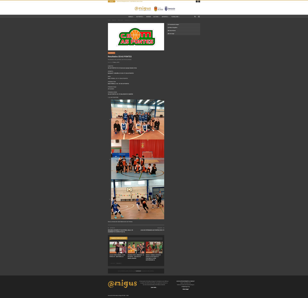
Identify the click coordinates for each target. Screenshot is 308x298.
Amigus (130, 16)
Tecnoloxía (174, 16)
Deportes (165, 16)
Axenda (148, 16)
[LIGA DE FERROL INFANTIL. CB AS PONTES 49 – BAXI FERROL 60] (118, 247)
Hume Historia (172, 30)
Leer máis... (154, 287)
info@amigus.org (186, 286)
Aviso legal (171, 33)
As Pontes (139, 16)
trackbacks (138, 271)
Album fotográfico (173, 27)
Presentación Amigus (174, 24)
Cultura (155, 16)
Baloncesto (111, 53)
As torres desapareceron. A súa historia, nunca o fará (129, 1)
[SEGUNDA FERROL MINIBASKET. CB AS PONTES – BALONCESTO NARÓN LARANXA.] (136, 247)
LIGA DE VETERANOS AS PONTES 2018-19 (152, 230)
